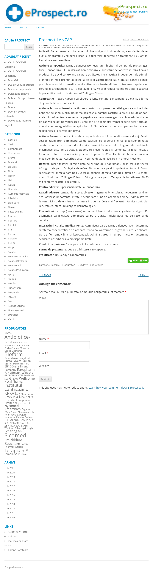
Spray (11, 274)
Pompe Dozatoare (18, 550)
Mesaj (42, 297)
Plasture (12, 220)
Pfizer (7, 412)
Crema (11, 157)
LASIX (143, 275)
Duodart (12, 107)
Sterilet (12, 283)
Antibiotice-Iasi (17, 339)
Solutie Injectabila (18, 256)
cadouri (12, 536)
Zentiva (22, 454)
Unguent (13, 314)
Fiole (10, 171)
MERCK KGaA (11, 397)
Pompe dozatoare (13, 567)
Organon (26, 409)
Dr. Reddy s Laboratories (89, 265)
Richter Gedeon (24, 417)
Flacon (11, 175)
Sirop (11, 247)
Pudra (11, 234)
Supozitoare (14, 288)
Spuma (12, 279)
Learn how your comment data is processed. (116, 387)
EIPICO (9, 366)
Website (44, 366)
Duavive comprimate (19, 89)
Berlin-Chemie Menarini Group (16, 349)
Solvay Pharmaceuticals (16, 445)
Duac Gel (13, 80)
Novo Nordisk (22, 403)
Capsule (55, 265)
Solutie (12, 252)
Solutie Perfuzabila (18, 270)
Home (7, 27)
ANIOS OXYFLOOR (18, 532)
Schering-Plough (24, 428)
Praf (10, 229)
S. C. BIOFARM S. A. (14, 422)
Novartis (26, 396)
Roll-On (12, 243)
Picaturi (12, 216)
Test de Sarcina (16, 305)
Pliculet (12, 225)
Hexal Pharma (13, 381)
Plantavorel (9, 417)
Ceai (10, 144)
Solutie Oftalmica (17, 261)
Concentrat (14, 153)
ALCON (8, 333)
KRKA (9, 393)
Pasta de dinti (15, 211)
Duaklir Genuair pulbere (21, 84)
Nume (44, 339)
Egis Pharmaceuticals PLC (16, 363)
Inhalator (13, 198)
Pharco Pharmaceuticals (22, 412)
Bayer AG (24, 345)
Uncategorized (16, 310)
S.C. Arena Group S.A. (19, 420)
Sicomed (15, 435)
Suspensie (13, 292)
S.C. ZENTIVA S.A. (17, 424)
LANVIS (45, 275)
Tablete (12, 296)
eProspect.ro (132, 6)
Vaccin (11, 319)
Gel (10, 180)
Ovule (11, 207)
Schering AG (13, 431)
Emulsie (12, 166)
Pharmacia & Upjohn (15, 414)
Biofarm (13, 354)
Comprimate (15, 148)
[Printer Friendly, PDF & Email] (138, 260)
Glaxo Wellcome (22, 378)
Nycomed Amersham (12, 407)
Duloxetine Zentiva (18, 93)
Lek (17, 393)
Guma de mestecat (18, 193)
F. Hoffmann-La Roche (18, 372)
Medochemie (27, 394)
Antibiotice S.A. (20, 342)
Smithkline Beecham (13, 442)
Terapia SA (11, 454)
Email (43, 353)
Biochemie (17, 351)
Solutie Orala (15, 265)
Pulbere (12, 238)
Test (10, 301)
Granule (12, 189)
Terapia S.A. (17, 450)
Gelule (11, 184)
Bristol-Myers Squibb (17, 361)
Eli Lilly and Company (16, 368)
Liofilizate (13, 202)
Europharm (26, 369)
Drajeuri (12, 162)
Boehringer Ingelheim (18, 358)
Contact (24, 27)
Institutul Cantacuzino (16, 387)
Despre (40, 27)
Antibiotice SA (11, 345)
